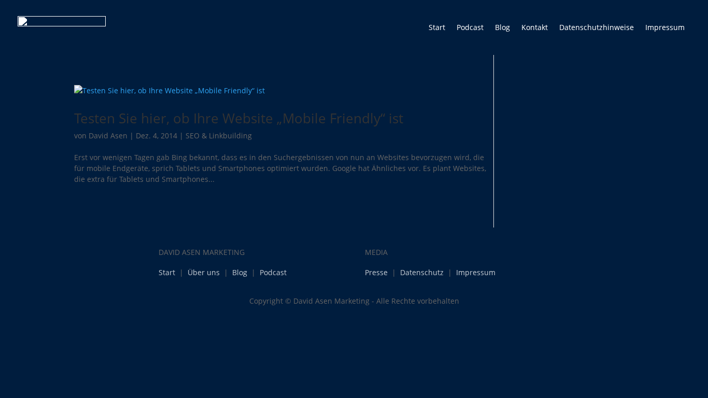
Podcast (470, 27)
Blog (502, 27)
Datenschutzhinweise (596, 27)
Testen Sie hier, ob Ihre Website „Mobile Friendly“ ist (238, 118)
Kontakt (534, 27)
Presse (376, 272)
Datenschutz (422, 272)
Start (437, 27)
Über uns (204, 272)
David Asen (108, 135)
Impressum (665, 27)
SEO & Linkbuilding (219, 135)
